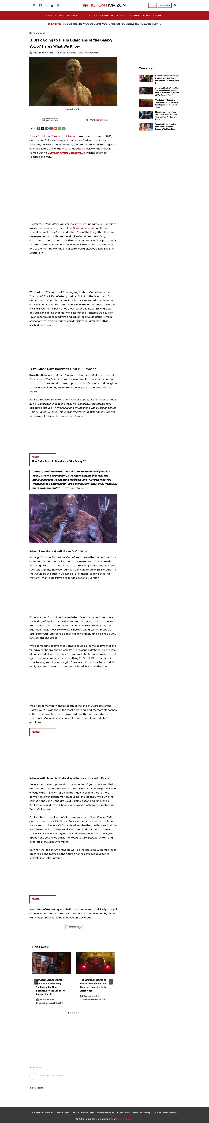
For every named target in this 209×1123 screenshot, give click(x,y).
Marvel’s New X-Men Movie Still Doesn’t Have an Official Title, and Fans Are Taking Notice (166, 115)
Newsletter (165, 5)
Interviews (134, 15)
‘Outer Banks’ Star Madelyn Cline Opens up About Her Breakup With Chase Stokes (165, 126)
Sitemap (157, 1112)
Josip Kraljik (48, 999)
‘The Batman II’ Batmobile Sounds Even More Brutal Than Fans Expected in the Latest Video (167, 103)
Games (120, 15)
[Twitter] (46, 5)
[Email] (64, 128)
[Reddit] (55, 128)
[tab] (68, 1013)
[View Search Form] (175, 5)
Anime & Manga (103, 15)
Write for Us (37, 1112)
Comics (85, 15)
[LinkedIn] (47, 128)
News (49, 15)
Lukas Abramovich (44, 52)
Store (152, 5)
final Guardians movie (80, 228)
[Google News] (58, 5)
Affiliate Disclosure (105, 1112)
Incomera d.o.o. (124, 1118)
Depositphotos (170, 1112)
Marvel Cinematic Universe (59, 136)
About (146, 15)
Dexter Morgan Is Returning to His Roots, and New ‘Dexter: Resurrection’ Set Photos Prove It (167, 79)
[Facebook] (40, 5)
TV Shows (72, 15)
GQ (86, 488)
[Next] (111, 982)
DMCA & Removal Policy (83, 1112)
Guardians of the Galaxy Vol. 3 (66, 152)
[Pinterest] (51, 128)
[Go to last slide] (36, 982)
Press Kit (49, 1112)
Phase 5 (79, 140)
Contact (158, 15)
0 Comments (91, 52)
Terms (135, 1112)
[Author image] (30, 52)
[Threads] (52, 5)
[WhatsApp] (59, 128)
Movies (59, 15)
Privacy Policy (123, 1112)
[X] (42, 128)
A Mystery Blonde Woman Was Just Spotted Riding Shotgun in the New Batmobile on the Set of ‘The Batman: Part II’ (50, 987)
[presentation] (51, 963)
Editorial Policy (101, 120)
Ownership (145, 1112)
